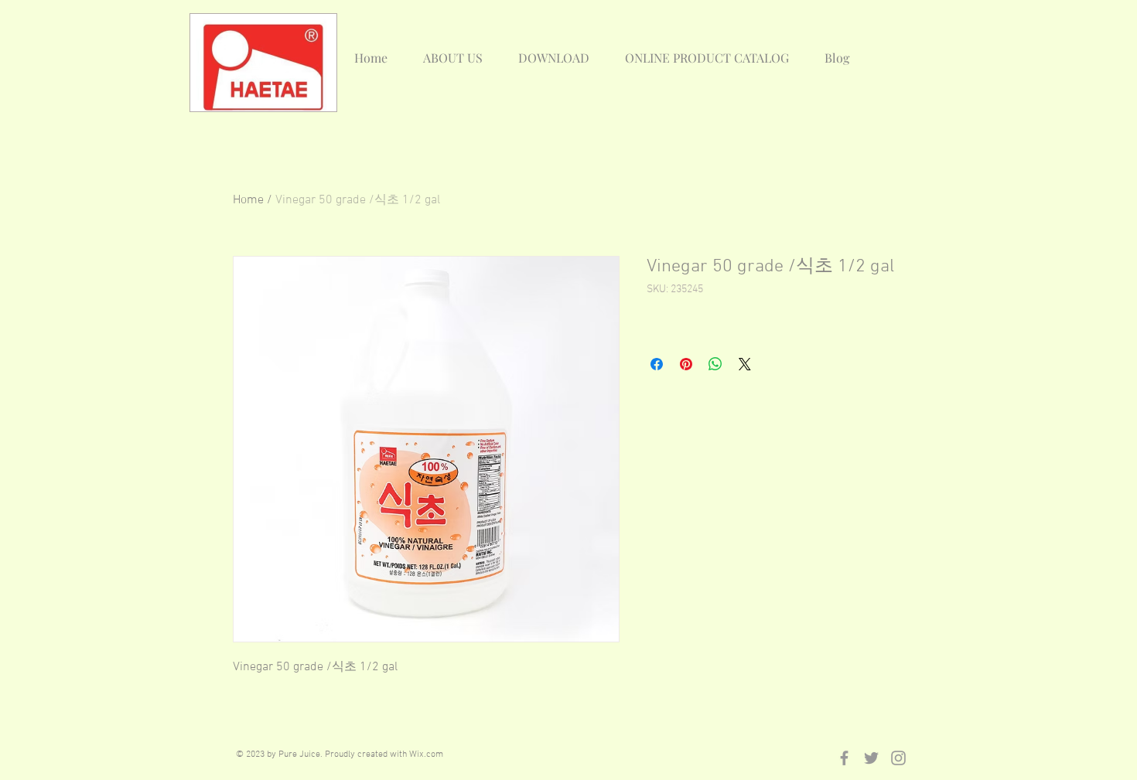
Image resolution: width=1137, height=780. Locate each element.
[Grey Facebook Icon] (844, 758)
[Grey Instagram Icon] (898, 758)
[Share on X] (745, 364)
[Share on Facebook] (656, 364)
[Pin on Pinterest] (686, 364)
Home (248, 200)
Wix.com (426, 754)
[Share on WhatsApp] (715, 364)
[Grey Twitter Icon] (871, 758)
